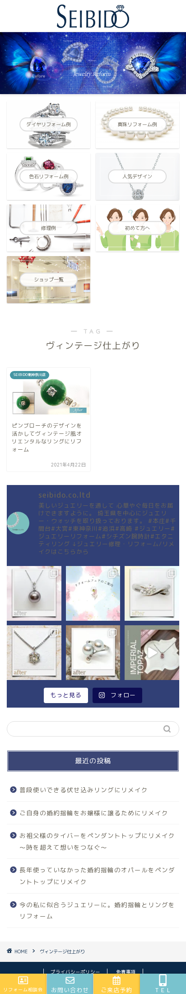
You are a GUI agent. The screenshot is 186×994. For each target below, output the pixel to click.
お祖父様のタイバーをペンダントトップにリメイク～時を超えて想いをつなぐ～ (97, 841)
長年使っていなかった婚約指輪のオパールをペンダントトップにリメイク (97, 876)
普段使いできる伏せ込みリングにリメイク (83, 789)
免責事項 (126, 972)
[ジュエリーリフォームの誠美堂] (93, 24)
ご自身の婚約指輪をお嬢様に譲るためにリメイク (93, 813)
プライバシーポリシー (75, 972)
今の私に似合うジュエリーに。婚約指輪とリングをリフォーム (97, 910)
